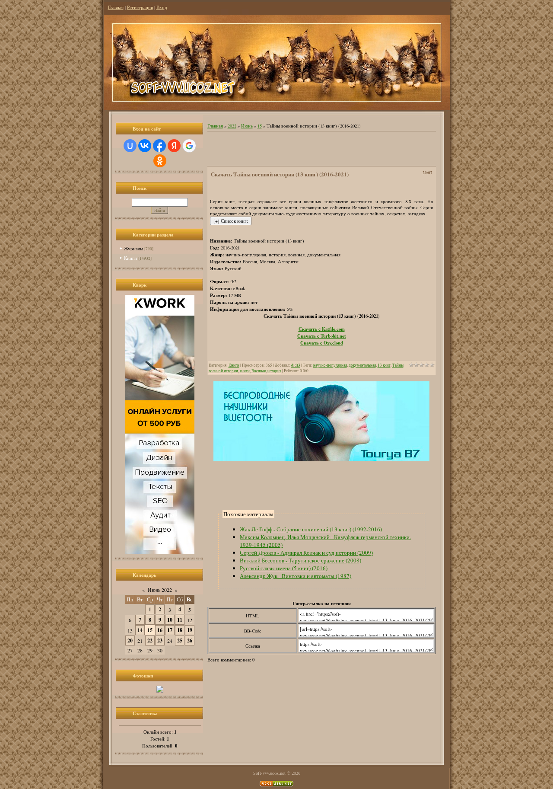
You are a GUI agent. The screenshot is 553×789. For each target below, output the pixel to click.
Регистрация (140, 7)
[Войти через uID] (130, 145)
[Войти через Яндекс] (174, 145)
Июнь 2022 (160, 589)
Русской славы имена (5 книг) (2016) (283, 568)
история (274, 371)
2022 (232, 126)
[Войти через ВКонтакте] (144, 145)
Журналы (133, 248)
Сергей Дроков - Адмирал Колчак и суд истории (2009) (306, 552)
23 (159, 640)
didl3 (295, 365)
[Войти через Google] (189, 146)
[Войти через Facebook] (159, 145)
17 (169, 630)
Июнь (247, 126)
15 (150, 630)
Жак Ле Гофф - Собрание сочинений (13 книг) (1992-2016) (311, 529)
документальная (362, 365)
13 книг (384, 365)
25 (179, 640)
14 (140, 630)
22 (150, 640)
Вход (161, 7)
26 (189, 640)
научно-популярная (330, 365)
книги (245, 371)
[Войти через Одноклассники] (159, 160)
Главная (116, 7)
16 (159, 630)
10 (169, 619)
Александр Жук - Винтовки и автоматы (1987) (295, 576)
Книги (130, 258)
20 (130, 640)
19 (189, 630)
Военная (258, 371)
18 (179, 630)
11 (179, 619)
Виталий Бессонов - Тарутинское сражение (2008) (300, 560)
